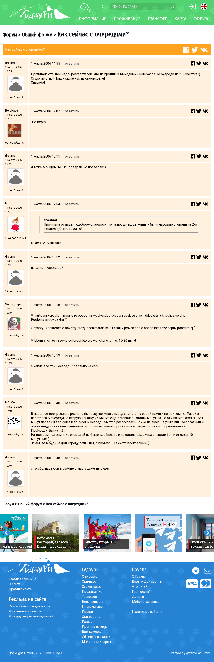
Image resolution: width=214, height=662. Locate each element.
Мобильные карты (96, 642)
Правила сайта (20, 589)
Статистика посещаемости (29, 606)
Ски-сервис (91, 617)
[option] (56, 533)
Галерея (88, 622)
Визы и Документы (147, 582)
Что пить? (139, 587)
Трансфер (89, 597)
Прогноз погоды (95, 627)
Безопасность (93, 602)
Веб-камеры (92, 632)
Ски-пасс (89, 582)
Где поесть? (141, 592)
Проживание (92, 592)
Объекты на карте (96, 637)
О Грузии (139, 577)
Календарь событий (147, 612)
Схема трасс (91, 587)
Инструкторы (92, 607)
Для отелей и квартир (26, 611)
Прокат (87, 612)
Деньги (138, 597)
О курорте (89, 577)
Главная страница (22, 579)
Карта (180, 19)
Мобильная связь (145, 602)
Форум (201, 19)
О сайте (14, 584)
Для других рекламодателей (31, 616)
